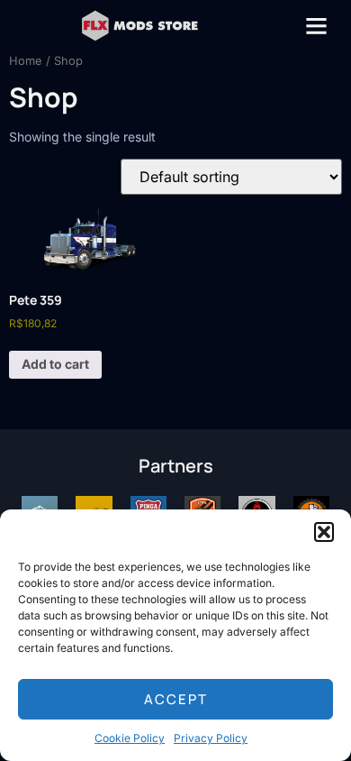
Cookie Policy (129, 738)
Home (25, 61)
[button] (324, 532)
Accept (176, 699)
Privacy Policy (211, 738)
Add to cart (55, 363)
